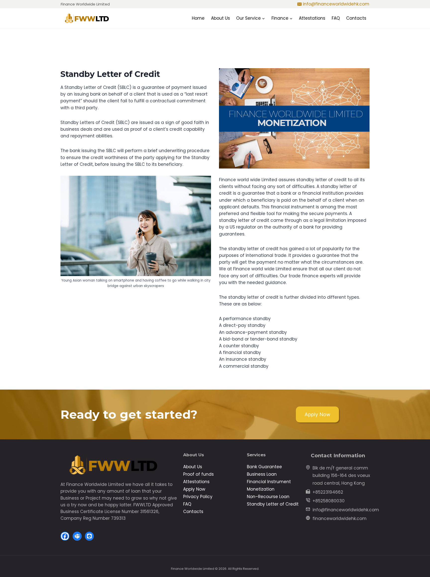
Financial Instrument (269, 482)
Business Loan (262, 474)
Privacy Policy (198, 497)
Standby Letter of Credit (273, 504)
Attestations (312, 18)
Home (198, 18)
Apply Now (194, 489)
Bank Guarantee (264, 467)
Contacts (356, 18)
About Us (220, 18)
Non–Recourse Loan (268, 497)
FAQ (336, 18)
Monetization (260, 489)
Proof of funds (198, 474)
